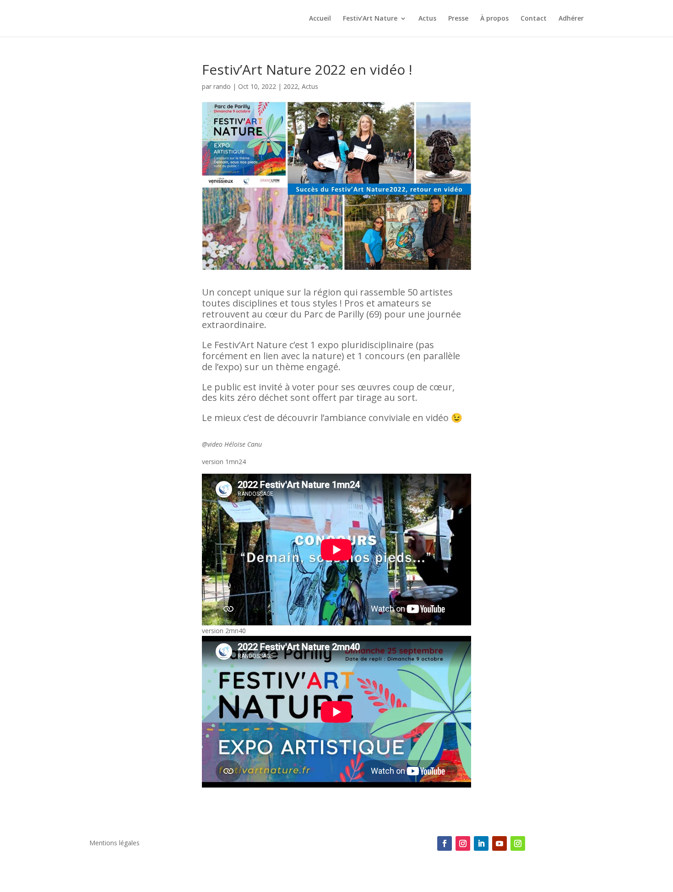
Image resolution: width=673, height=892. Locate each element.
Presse (458, 18)
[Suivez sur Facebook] (444, 843)
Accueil (320, 18)
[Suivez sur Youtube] (499, 843)
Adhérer (571, 18)
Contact (534, 18)
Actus (427, 18)
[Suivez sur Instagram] (463, 843)
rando (222, 86)
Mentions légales (114, 843)
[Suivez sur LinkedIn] (481, 843)
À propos (494, 18)
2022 (290, 86)
